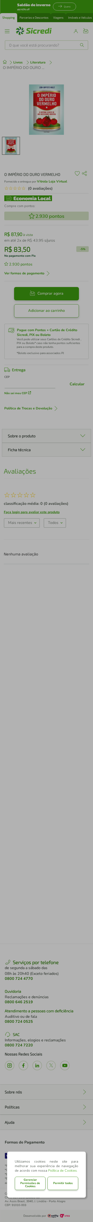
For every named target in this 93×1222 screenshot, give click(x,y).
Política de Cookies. (63, 1170)
